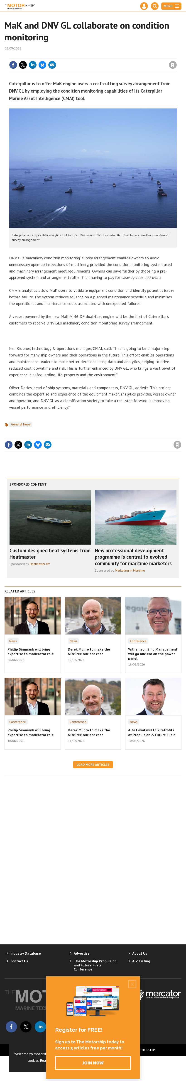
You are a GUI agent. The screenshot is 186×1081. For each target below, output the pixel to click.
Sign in (119, 56)
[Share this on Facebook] (13, 65)
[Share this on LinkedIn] (33, 65)
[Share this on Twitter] (23, 65)
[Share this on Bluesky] (42, 65)
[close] (176, 56)
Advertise (82, 953)
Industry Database (25, 953)
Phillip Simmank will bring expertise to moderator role (30, 651)
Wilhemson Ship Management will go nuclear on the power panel (152, 654)
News (13, 641)
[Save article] (173, 65)
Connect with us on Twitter (26, 1027)
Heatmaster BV (40, 564)
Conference (138, 641)
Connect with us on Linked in (40, 1027)
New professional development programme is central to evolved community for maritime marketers (133, 557)
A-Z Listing (141, 961)
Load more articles (93, 765)
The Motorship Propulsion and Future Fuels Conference (95, 965)
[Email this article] (52, 65)
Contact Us (19, 961)
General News (21, 424)
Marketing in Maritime (130, 570)
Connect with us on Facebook (11, 1027)
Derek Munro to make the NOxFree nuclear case (89, 651)
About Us (139, 953)
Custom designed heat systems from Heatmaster (50, 553)
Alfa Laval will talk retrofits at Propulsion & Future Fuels (152, 732)
